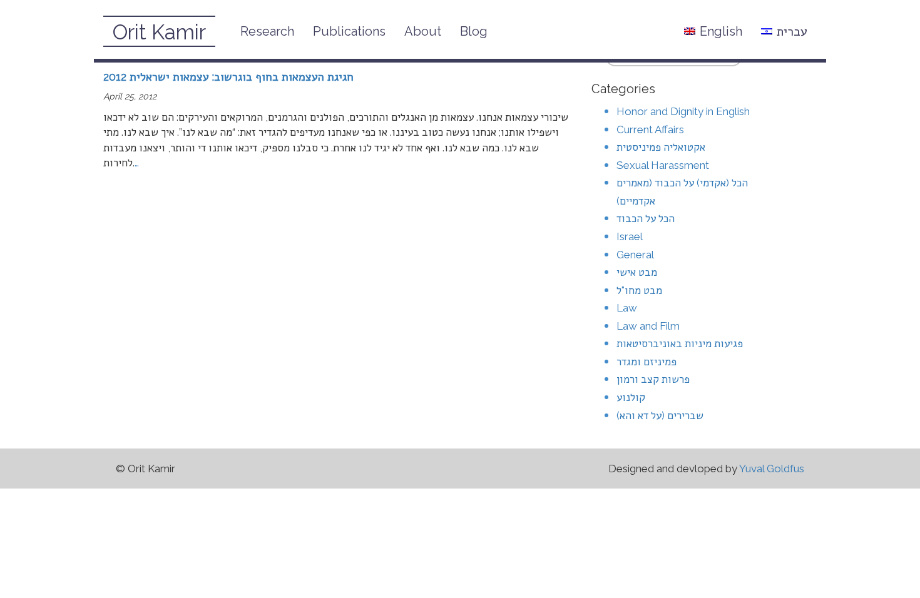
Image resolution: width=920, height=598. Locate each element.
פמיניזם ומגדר (646, 361)
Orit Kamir (159, 32)
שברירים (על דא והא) (659, 415)
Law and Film (648, 326)
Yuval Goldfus (771, 468)
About (422, 31)
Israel (629, 236)
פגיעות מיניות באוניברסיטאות (679, 343)
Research (267, 31)
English (721, 31)
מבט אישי (636, 272)
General (635, 254)
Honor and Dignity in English (683, 111)
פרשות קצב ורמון (653, 379)
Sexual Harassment (662, 165)
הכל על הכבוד (645, 218)
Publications (349, 31)
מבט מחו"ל (639, 290)
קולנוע (630, 397)
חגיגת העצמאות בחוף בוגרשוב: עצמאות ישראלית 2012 (228, 76)
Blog (474, 31)
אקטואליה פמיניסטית (660, 147)
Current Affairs (650, 129)
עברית (792, 31)
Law (626, 308)
